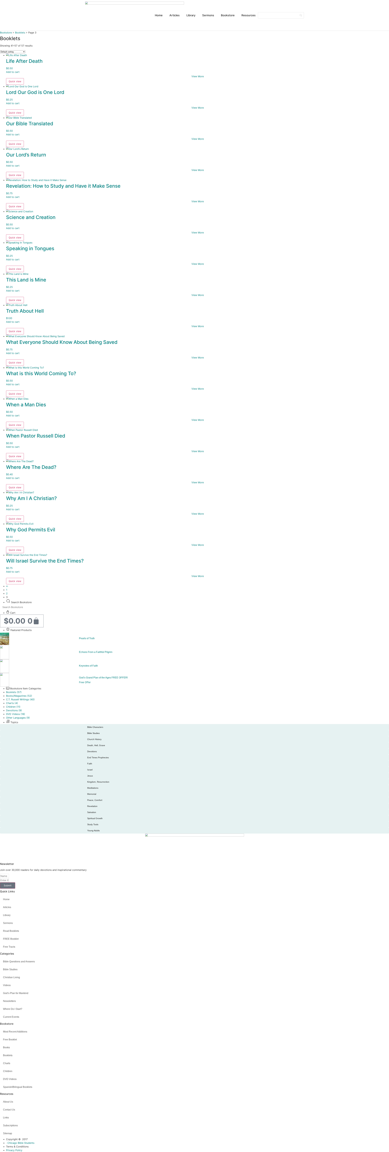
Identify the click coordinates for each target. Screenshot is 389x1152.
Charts (12, 703)
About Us (8, 1101)
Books (6, 1047)
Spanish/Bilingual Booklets (17, 1087)
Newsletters (9, 1001)
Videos (7, 985)
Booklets (20, 32)
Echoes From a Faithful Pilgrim (95, 652)
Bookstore (228, 15)
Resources (248, 15)
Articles (174, 15)
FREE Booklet (11, 939)
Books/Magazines (19, 695)
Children (13, 706)
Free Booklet (10, 1039)
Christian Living (11, 977)
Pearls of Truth (87, 638)
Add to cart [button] (12, 71)
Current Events (11, 1017)
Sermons (208, 15)
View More (197, 76)
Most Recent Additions (15, 1031)
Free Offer (85, 682)
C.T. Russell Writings (20, 699)
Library (190, 15)
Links (6, 1117)
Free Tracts (9, 946)
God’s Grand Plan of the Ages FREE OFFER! (103, 677)
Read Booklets (11, 931)
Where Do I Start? (12, 1009)
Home (159, 15)
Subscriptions (10, 1125)
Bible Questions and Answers (19, 961)
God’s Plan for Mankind (15, 993)
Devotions (14, 710)
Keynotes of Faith (88, 665)
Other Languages (18, 717)
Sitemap (7, 1133)
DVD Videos (15, 714)
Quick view (15, 81)
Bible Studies (10, 969)
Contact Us (9, 1109)
